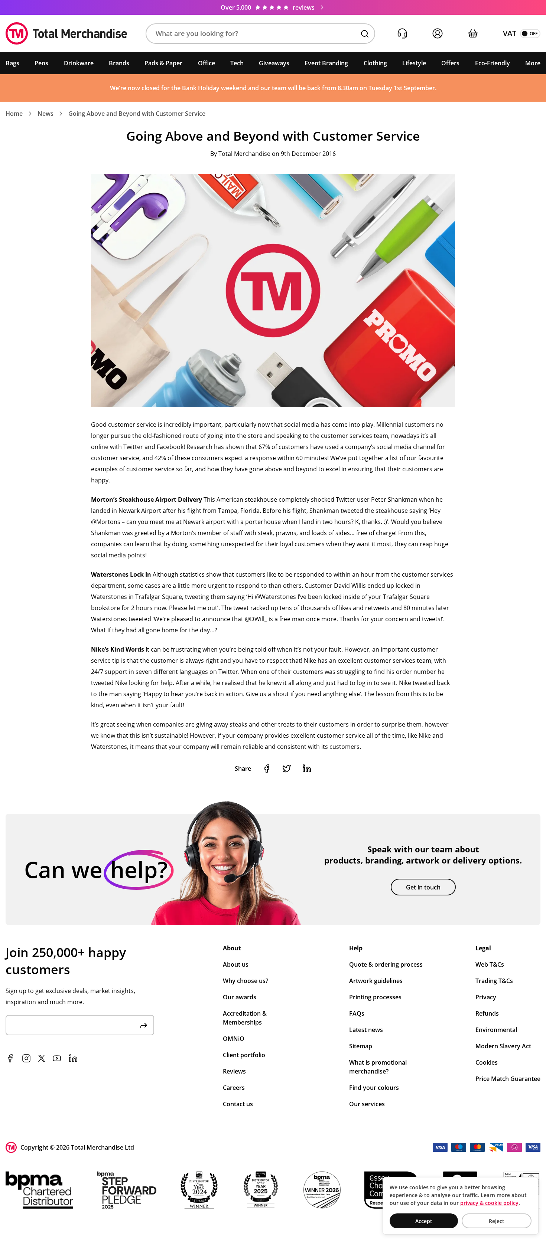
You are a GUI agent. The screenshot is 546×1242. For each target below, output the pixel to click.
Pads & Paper (163, 63)
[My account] (437, 33)
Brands (119, 63)
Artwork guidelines (376, 981)
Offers (450, 63)
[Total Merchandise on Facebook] (10, 1058)
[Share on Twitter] (286, 768)
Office (206, 63)
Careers (234, 1088)
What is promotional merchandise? (378, 1066)
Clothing (375, 63)
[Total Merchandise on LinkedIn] (73, 1058)
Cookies (486, 1062)
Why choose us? (245, 981)
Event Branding (326, 63)
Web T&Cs (489, 964)
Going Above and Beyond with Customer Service (136, 113)
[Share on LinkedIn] (306, 768)
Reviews (234, 1071)
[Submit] (143, 1025)
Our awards (239, 997)
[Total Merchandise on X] (41, 1058)
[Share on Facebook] (266, 768)
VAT (509, 33)
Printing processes (375, 997)
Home (14, 113)
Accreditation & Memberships (245, 1017)
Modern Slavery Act (503, 1046)
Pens (41, 63)
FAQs (356, 1013)
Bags (12, 63)
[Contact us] (402, 33)
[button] (260, 33)
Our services (367, 1104)
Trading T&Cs (494, 981)
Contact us (238, 1104)
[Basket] (472, 33)
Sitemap (360, 1046)
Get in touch (423, 887)
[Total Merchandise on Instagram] (26, 1058)
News (45, 113)
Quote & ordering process (386, 964)
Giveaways (274, 63)
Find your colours (374, 1088)
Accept (423, 1221)
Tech (237, 63)
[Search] (364, 33)
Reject (496, 1221)
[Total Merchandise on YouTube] (56, 1058)
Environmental (496, 1030)
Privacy (485, 997)
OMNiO (233, 1039)
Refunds (487, 1013)
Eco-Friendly (492, 63)
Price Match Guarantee (507, 1079)
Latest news (366, 1030)
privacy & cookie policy (489, 1202)
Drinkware (79, 63)
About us (235, 964)
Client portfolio (244, 1055)
